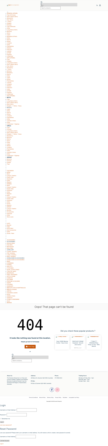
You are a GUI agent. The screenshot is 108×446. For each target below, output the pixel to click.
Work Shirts (10, 104)
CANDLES (10, 278)
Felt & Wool (10, 228)
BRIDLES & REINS (12, 289)
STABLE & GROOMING (13, 299)
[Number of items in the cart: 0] (97, 5)
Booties (9, 210)
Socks (8, 203)
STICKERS (10, 284)
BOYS (9, 97)
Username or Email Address (8, 410)
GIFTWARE (10, 279)
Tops (8, 164)
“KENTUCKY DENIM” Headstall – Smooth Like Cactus (78, 343)
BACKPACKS (10, 273)
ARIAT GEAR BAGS (12, 274)
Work (8, 174)
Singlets (9, 23)
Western (9, 182)
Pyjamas (9, 54)
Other (8, 28)
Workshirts (10, 18)
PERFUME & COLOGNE (13, 281)
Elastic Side (10, 177)
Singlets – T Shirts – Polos (14, 106)
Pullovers (9, 49)
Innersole (9, 213)
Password (3, 414)
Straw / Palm (10, 233)
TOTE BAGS (10, 268)
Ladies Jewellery (11, 255)
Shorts (9, 39)
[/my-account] (100, 5)
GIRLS (9, 126)
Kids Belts (9, 245)
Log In (1, 443)
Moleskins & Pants (12, 36)
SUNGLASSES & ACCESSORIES (15, 259)
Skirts (8, 33)
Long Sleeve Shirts (12, 30)
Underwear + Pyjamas (13, 124)
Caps (8, 226)
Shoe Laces (10, 217)
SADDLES (9, 297)
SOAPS (9, 283)
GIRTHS (9, 291)
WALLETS (9, 266)
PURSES (9, 264)
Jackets (9, 51)
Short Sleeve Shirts (12, 16)
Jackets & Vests (11, 120)
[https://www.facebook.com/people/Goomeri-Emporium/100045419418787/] (52, 389)
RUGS (8, 294)
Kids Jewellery (11, 253)
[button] (59, 2)
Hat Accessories (11, 230)
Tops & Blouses (11, 26)
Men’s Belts (10, 248)
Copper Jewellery (12, 251)
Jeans (8, 34)
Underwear (10, 56)
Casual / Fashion (11, 175)
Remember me (5, 418)
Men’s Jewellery (11, 256)
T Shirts (9, 21)
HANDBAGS (10, 263)
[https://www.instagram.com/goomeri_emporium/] (57, 390)
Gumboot (9, 179)
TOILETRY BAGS (11, 271)
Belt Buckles (10, 246)
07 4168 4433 (58, 378)
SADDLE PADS (11, 296)
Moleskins (9, 72)
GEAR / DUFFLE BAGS (13, 269)
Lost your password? (6, 425)
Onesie (9, 162)
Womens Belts (11, 243)
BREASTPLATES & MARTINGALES (16, 287)
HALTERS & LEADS (12, 292)
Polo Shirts (10, 20)
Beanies (9, 225)
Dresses (9, 25)
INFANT (9, 157)
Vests (8, 44)
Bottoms (9, 159)
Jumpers (9, 43)
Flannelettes (10, 46)
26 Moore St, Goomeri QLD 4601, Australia (42, 378)
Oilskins (9, 48)
